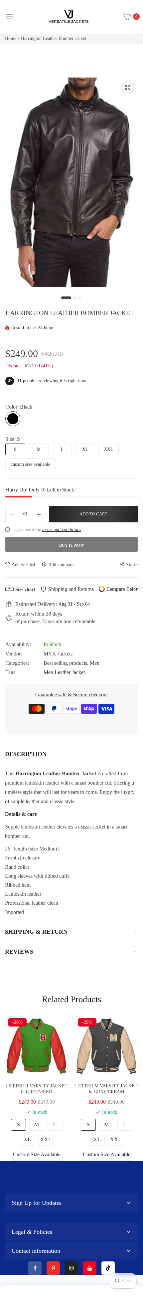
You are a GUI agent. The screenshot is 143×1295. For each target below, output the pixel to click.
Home (10, 38)
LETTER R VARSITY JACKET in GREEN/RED (37, 1088)
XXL (108, 449)
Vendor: (13, 653)
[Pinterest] (53, 1268)
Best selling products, (67, 663)
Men (94, 663)
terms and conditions (61, 529)
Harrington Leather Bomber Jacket (56, 773)
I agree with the (46, 529)
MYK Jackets (58, 653)
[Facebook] (35, 1268)
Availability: (18, 644)
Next (129, 1087)
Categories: (17, 663)
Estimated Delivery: (36, 604)
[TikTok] (108, 1268)
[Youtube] (89, 1268)
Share (132, 564)
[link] (129, 1240)
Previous (13, 1087)
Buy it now (71, 545)
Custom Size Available (37, 1154)
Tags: (11, 672)
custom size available (30, 464)
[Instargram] (71, 1268)
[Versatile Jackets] (68, 16)
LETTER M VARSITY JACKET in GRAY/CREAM (106, 1088)
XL (85, 449)
